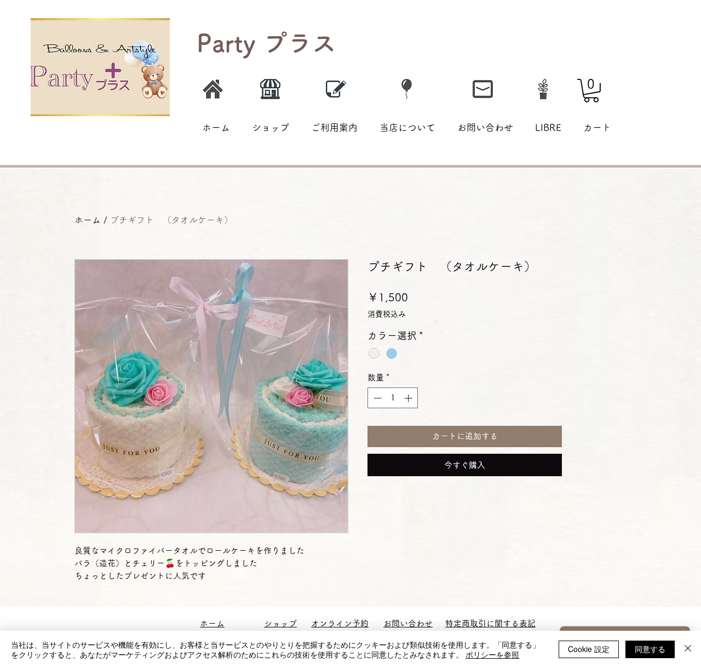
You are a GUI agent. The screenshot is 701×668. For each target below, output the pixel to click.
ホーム (87, 219)
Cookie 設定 (589, 648)
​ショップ (280, 623)
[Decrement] (376, 398)
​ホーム (212, 623)
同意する (650, 648)
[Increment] (409, 398)
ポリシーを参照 (492, 654)
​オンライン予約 (340, 623)
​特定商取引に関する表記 (490, 623)
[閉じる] (687, 649)
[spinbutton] (393, 398)
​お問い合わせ (408, 623)
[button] (591, 90)
